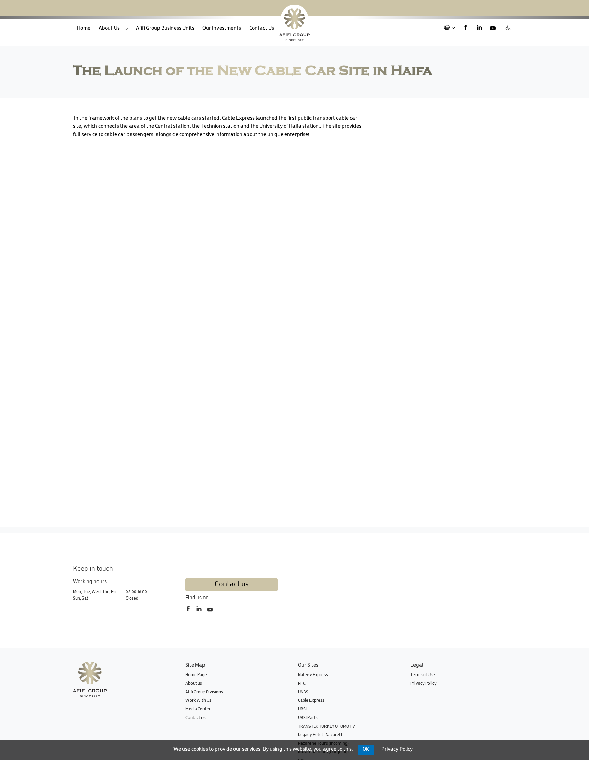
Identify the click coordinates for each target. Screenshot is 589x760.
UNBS (303, 692)
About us (109, 28)
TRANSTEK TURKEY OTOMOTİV (326, 726)
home (85, 28)
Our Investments (221, 28)
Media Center (198, 709)
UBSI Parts (308, 718)
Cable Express (311, 700)
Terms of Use (422, 675)
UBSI (302, 709)
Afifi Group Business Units (165, 28)
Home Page (196, 675)
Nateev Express (313, 675)
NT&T (303, 683)
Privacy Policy (423, 683)
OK (366, 750)
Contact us (232, 584)
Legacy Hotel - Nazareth (320, 735)
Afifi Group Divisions (204, 692)
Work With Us (198, 700)
